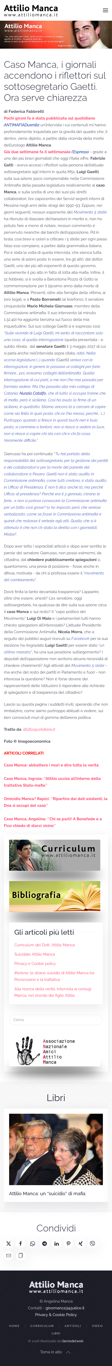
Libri (56, 1333)
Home (14, 1326)
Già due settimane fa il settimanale (46, 152)
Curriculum (42, 1326)
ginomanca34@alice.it (65, 1308)
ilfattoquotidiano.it (39, 729)
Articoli (73, 1326)
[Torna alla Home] (31, 10)
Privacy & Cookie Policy (56, 1314)
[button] (105, 10)
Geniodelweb (72, 1341)
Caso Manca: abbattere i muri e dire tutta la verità (51, 765)
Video (97, 1326)
